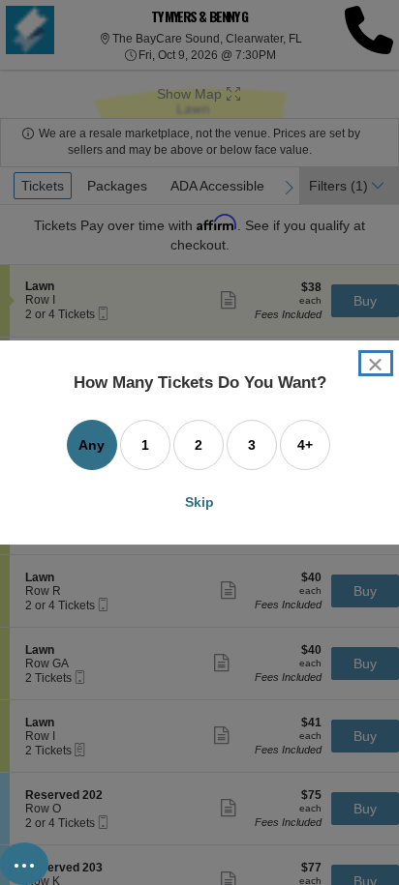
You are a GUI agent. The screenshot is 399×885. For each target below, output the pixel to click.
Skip (199, 502)
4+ (305, 445)
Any (91, 445)
